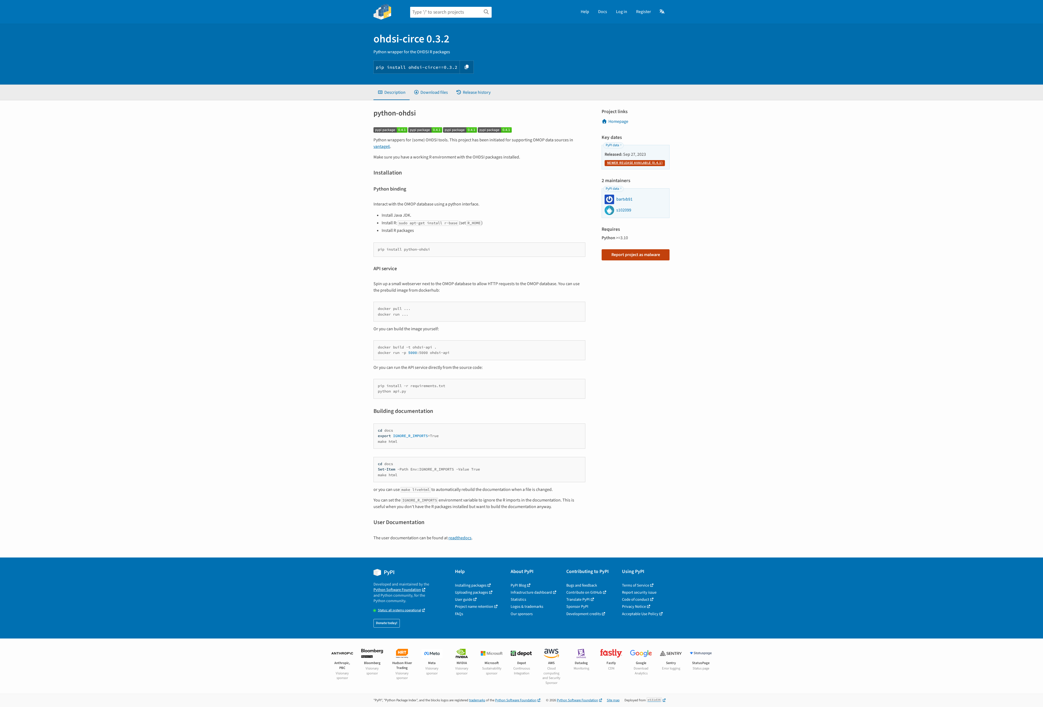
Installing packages (470, 585)
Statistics (518, 599)
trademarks (477, 700)
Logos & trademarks (527, 606)
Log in (621, 12)
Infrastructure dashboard (531, 592)
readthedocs (460, 538)
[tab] (391, 92)
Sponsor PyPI (577, 606)
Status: (399, 610)
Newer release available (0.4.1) (634, 162)
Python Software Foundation (397, 590)
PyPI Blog (518, 585)
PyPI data (612, 145)
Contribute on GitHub (584, 592)
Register (643, 12)
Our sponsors (522, 614)
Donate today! (386, 623)
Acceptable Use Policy (640, 614)
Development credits (583, 614)
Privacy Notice (634, 606)
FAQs (459, 614)
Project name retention (474, 606)
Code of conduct (635, 599)
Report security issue (639, 592)
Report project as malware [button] (635, 255)
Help (585, 12)
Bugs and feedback (581, 585)
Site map (613, 700)
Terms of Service (635, 585)
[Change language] (662, 11)
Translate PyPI (578, 599)
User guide (463, 599)
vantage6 (381, 147)
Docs (602, 12)
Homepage (618, 121)
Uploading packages (471, 592)
